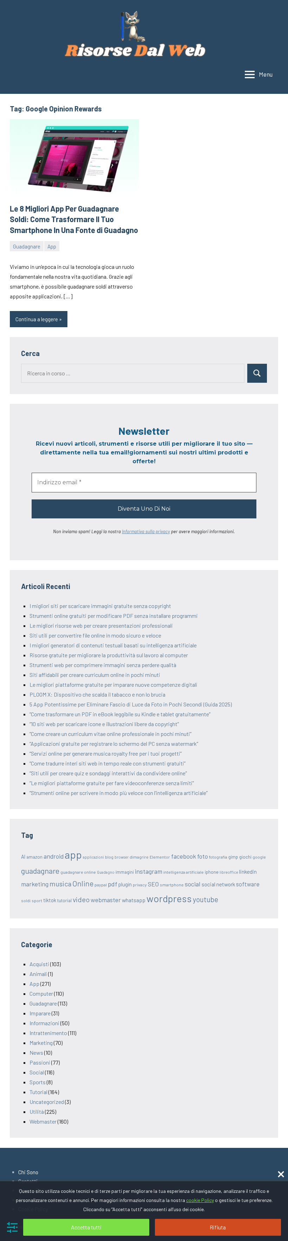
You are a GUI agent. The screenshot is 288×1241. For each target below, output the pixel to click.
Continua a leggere (36, 319)
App (51, 246)
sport (37, 900)
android (54, 856)
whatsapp (133, 900)
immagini (125, 872)
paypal (100, 884)
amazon (34, 857)
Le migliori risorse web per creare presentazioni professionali (101, 625)
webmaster (106, 900)
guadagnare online (78, 872)
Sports (38, 1082)
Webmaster (43, 1121)
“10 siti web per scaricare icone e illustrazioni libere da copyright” (104, 723)
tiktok (49, 900)
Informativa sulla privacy (146, 531)
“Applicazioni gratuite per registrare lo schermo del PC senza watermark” (114, 743)
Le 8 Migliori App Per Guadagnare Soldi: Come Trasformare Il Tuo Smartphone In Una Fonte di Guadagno (74, 219)
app (73, 854)
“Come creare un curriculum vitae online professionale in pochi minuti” (110, 733)
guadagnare (40, 870)
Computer (41, 993)
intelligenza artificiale (183, 872)
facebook (183, 856)
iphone (211, 872)
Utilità (37, 1111)
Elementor (160, 856)
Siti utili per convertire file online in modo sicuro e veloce (95, 635)
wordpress (169, 898)
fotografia (218, 856)
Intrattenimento (48, 1032)
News (36, 1052)
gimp (233, 857)
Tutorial (38, 1091)
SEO (153, 884)
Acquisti (39, 964)
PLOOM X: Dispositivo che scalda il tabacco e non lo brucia (97, 694)
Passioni (40, 1062)
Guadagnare (26, 246)
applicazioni (93, 857)
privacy (140, 884)
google (259, 856)
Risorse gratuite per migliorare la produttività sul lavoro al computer (109, 655)
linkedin (248, 871)
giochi (245, 857)
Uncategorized (47, 1101)
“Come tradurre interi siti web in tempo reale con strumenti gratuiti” (107, 763)
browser (121, 857)
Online (82, 883)
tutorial (64, 900)
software (248, 883)
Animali (38, 973)
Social (37, 1072)
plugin (125, 884)
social (193, 884)
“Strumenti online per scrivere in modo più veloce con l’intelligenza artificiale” (119, 792)
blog (109, 856)
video (81, 899)
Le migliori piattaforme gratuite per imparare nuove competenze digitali (113, 684)
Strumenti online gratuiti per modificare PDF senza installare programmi (114, 615)
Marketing (41, 1042)
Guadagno (105, 872)
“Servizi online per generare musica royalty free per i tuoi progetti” (106, 753)
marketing (34, 884)
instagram (148, 871)
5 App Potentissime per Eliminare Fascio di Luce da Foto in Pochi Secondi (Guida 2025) (131, 704)
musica (60, 883)
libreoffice (229, 872)
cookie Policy (200, 1200)
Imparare (40, 1013)
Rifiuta (218, 1227)
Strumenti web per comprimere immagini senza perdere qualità (103, 664)
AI (23, 856)
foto (202, 856)
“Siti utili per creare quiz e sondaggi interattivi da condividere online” (108, 773)
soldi (26, 900)
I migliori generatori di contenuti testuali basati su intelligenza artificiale (113, 645)
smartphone (172, 884)
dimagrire (139, 856)
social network (218, 884)
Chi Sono (28, 1172)
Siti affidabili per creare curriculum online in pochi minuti (95, 674)
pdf (112, 884)
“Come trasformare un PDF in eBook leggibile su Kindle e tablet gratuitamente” (120, 714)
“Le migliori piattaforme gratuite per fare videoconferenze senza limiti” (112, 783)
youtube (205, 899)
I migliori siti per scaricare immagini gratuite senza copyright (100, 605)
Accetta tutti (86, 1227)
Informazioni (44, 1023)
